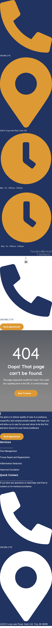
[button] (26, 262)
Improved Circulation (9, 469)
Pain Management (8, 451)
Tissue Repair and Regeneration (15, 457)
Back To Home (24, 393)
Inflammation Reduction (11, 463)
